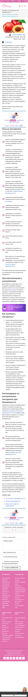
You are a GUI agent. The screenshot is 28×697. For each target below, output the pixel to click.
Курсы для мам (19, 621)
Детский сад (5, 631)
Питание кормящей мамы (20, 583)
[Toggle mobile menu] (25, 6)
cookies (15, 692)
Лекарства (5, 603)
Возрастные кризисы (5, 628)
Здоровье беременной (5, 590)
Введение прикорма (20, 589)
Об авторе (18, 635)
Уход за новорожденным (19, 594)
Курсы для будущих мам (20, 618)
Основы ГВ (18, 586)
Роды (3, 607)
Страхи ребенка (6, 637)
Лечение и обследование (6, 600)
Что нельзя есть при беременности (15, 498)
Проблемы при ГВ (20, 587)
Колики (17, 603)
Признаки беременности (6, 581)
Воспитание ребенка (5, 624)
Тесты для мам (19, 623)
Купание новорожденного (19, 598)
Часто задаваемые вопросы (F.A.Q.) (20, 626)
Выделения (5, 597)
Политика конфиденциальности (10, 655)
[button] (14, 42)
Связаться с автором (18, 630)
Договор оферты (20, 655)
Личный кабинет (19, 637)
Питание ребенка (6, 621)
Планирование (6, 578)
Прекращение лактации (6, 640)
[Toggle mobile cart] (19, 6)
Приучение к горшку (7, 635)
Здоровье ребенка (20, 591)
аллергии (13, 289)
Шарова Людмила (17, 34)
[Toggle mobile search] (22, 6)
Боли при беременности (6, 594)
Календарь (5, 587)
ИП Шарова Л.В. (8, 650)
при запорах (8, 201)
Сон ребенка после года (7, 618)
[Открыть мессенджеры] (25, 689)
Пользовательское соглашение (13, 653)
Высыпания (18, 601)
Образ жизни (5, 605)
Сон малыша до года (19, 606)
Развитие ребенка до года (20, 579)
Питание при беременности (13, 501)
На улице (4, 633)
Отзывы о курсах (19, 633)
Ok (14, 695)
